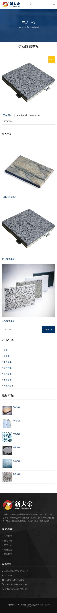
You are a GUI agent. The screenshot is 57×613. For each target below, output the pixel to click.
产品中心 (8, 545)
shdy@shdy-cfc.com (15, 580)
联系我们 (8, 554)
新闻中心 (8, 541)
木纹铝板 (8, 379)
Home (20, 27)
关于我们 (8, 536)
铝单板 (7, 356)
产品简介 (7, 115)
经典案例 (8, 550)
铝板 (6, 350)
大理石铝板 (9, 385)
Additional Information (28, 115)
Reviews (7, 121)
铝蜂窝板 (8, 368)
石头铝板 (8, 374)
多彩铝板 (8, 362)
